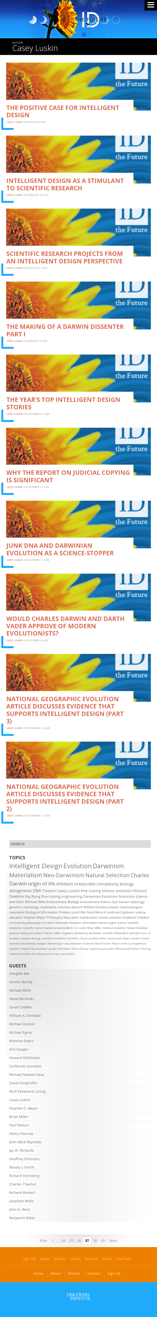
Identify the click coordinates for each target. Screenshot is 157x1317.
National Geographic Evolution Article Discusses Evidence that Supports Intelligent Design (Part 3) (65, 710)
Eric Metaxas (39, 954)
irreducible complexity (96, 884)
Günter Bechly (21, 982)
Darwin (124, 902)
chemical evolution (114, 928)
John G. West (19, 1209)
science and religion (118, 938)
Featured (88, 943)
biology (127, 884)
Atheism (64, 884)
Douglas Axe (19, 973)
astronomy (81, 933)
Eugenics (67, 933)
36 (79, 1240)
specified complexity (54, 938)
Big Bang (32, 896)
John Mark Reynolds (25, 1142)
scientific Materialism (116, 933)
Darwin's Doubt (140, 938)
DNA (37, 890)
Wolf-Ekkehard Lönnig (27, 1091)
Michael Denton (22, 1024)
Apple (44, 1258)
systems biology (31, 938)
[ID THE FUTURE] (66, 19)
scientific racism (33, 928)
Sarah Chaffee (20, 1007)
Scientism (127, 896)
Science (122, 923)
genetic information (60, 948)
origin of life (41, 883)
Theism (49, 890)
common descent (70, 907)
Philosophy (54, 917)
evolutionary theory (95, 902)
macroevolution (73, 943)
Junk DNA (79, 912)
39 (103, 1240)
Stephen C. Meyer (19, 948)
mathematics (89, 917)
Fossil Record (96, 912)
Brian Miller (94, 928)
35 (71, 1240)
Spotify (59, 1258)
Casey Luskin (14, 122)
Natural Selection (107, 875)
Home (38, 1273)
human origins (107, 923)
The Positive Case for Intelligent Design (62, 111)
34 (63, 1240)
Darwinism (108, 866)
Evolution (77, 865)
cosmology (31, 907)
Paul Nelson (19, 1125)
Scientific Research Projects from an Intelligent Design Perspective (64, 257)
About (56, 1273)
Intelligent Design (35, 865)
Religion (42, 943)
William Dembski (96, 907)
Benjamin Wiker (22, 1217)
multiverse (48, 907)
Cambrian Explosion (120, 912)
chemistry (14, 943)
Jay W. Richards (21, 1150)
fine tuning (91, 890)
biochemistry (28, 943)
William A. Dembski (25, 1015)
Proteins (65, 912)
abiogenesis (20, 890)
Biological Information (42, 912)
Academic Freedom (136, 917)
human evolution (110, 917)
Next (113, 1240)
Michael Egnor (55, 943)
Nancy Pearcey (21, 1133)
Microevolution (39, 948)
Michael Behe (35, 901)
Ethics (75, 948)
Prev (43, 1240)
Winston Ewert (21, 1041)
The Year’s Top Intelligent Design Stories (63, 403)
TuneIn (75, 1258)
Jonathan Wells (97, 938)
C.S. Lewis (80, 928)
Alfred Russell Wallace (127, 948)
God (114, 902)
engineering (71, 896)
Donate (74, 1273)
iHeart (107, 1258)
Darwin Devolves (137, 928)
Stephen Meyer (35, 917)
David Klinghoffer (23, 1083)
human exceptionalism (58, 928)
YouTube (123, 1258)
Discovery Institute (78, 1296)
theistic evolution (117, 890)
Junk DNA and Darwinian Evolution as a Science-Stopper (60, 549)
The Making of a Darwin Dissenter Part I (65, 330)
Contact (93, 1273)
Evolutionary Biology (63, 901)
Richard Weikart (22, 1192)
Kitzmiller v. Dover (77, 938)
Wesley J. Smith (21, 1167)
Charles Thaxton (22, 1184)
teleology (138, 902)
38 (95, 1240)
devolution (95, 933)
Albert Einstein (103, 943)
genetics (15, 907)
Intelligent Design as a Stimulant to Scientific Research (65, 184)
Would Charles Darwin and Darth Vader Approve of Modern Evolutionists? (65, 625)
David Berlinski (21, 998)
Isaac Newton (67, 954)
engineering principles (101, 948)
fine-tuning (51, 896)
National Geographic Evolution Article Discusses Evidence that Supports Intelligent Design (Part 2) (65, 797)
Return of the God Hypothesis (129, 943)
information (90, 923)
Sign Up (29, 1258)
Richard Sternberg (24, 1175)
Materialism (25, 875)
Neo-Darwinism (63, 875)
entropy (83, 948)
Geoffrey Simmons (24, 1158)
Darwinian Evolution (100, 896)
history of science (32, 933)
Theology (146, 948)
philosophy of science (40, 923)
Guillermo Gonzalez (20, 954)
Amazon (91, 1258)
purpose (14, 933)
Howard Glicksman (24, 1057)
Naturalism (71, 917)
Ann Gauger (19, 1049)
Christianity (17, 923)
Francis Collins (52, 933)
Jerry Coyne (53, 954)
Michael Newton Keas (26, 1074)
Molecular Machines (69, 923)
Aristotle (135, 933)
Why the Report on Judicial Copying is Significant (68, 476)
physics (114, 907)
